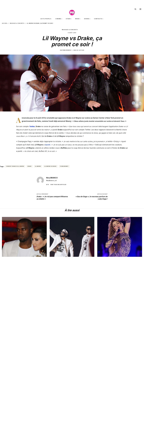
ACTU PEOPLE (46, 18)
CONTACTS (98, 18)
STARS (68, 18)
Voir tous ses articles (58, 184)
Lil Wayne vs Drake (50, 166)
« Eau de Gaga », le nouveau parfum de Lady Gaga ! (91, 196)
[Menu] (140, 9)
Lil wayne (38, 166)
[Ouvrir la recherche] (135, 9)
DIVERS (86, 18)
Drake (29, 166)
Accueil (4, 23)
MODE (77, 18)
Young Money (64, 166)
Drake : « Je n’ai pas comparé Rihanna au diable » (52, 196)
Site (47, 184)
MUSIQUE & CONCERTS (17, 23)
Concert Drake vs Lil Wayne (15, 166)
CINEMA (58, 18)
